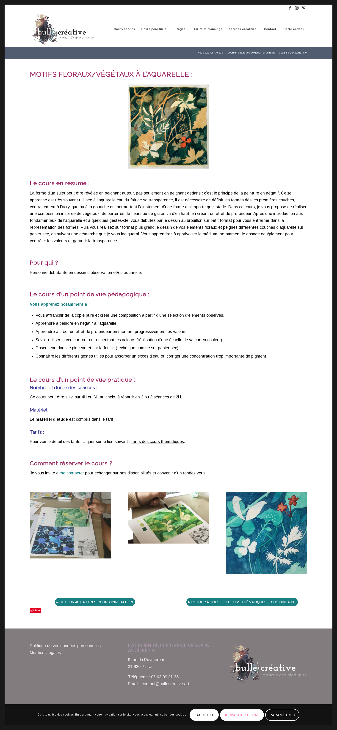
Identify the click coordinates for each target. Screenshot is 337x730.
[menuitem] (124, 29)
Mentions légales (45, 652)
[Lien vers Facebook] (290, 8)
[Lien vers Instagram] (296, 8)
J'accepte (204, 715)
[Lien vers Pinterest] (303, 8)
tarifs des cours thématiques (157, 441)
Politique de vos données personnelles (65, 645)
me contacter (72, 473)
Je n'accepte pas (242, 715)
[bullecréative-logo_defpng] (62, 29)
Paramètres (282, 715)
